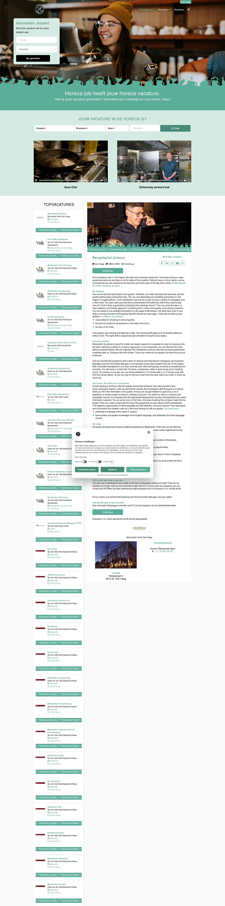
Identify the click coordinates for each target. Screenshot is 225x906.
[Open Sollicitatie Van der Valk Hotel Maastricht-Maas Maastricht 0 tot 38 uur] (13, 621)
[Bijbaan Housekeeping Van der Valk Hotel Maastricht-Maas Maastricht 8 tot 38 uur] (13, 649)
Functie (40, 128)
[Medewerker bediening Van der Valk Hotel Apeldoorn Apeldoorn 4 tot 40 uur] (13, 846)
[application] (71, 161)
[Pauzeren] (36, 180)
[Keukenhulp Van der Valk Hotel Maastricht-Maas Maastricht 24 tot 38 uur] (13, 296)
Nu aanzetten (33, 58)
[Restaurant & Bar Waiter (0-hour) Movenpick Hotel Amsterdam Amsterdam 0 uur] (59, 363)
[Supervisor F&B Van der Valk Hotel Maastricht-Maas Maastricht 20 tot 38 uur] (13, 462)
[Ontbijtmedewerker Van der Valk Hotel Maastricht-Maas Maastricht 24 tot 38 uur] (13, 489)
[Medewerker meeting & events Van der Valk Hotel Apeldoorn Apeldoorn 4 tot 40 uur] (13, 761)
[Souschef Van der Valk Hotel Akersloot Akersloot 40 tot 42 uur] (13, 824)
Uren (110, 128)
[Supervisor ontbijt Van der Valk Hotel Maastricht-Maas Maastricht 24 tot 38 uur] (13, 406)
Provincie (81, 128)
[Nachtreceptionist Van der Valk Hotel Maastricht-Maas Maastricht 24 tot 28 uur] (13, 569)
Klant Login (185, 2)
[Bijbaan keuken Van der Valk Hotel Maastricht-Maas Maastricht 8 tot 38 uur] (13, 677)
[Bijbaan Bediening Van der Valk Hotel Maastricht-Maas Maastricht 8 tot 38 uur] (13, 704)
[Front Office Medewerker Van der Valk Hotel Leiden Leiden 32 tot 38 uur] (59, 415)
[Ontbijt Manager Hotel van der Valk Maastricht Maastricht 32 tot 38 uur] (13, 794)
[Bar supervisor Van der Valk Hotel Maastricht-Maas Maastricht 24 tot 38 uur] (13, 436)
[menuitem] (185, 2)
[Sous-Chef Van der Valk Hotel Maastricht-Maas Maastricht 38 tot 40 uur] (59, 570)
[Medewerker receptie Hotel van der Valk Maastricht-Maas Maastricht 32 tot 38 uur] (13, 541)
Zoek (176, 128)
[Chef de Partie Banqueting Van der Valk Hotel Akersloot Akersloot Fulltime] (13, 869)
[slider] (63, 180)
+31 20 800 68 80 (164, 551)
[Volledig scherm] (105, 180)
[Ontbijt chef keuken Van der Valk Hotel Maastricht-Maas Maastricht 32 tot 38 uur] (13, 216)
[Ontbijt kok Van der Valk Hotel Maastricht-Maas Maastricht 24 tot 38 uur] (13, 270)
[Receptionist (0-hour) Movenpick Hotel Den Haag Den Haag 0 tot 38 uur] (59, 234)
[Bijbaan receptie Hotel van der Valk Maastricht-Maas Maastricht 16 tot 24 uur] (13, 595)
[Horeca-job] (39, 10)
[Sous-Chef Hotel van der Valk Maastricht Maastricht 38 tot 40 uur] (59, 467)
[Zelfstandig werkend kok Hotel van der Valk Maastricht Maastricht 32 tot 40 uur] (59, 389)
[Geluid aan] (101, 180)
